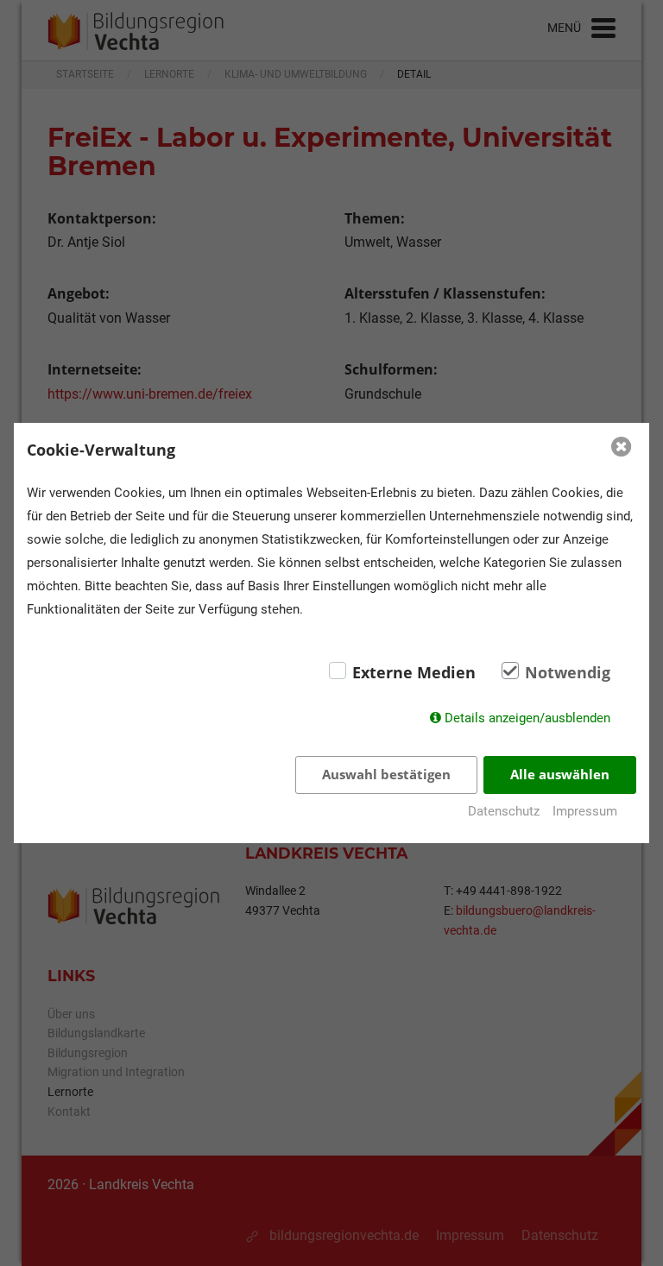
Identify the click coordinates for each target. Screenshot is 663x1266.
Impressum (584, 811)
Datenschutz (504, 811)
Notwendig (567, 672)
